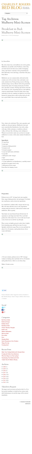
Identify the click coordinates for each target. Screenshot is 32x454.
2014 (4, 378)
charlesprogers (16, 35)
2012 (4, 382)
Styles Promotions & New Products (10, 341)
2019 (4, 368)
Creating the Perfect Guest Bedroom (10, 354)
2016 (4, 374)
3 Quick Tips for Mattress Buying (9, 359)
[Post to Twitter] (4, 291)
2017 (4, 372)
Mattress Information (6, 331)
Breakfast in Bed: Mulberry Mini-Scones (16, 31)
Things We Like (5, 343)
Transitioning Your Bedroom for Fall (10, 358)
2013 (4, 380)
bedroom (21, 294)
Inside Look (4, 329)
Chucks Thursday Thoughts (8, 327)
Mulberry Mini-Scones (24, 296)
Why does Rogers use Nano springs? (10, 356)
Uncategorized (5, 345)
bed (17, 294)
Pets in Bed (4, 335)
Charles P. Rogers (15, 296)
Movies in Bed (5, 333)
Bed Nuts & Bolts (6, 320)
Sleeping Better (5, 339)
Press (3, 337)
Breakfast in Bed (9, 294)
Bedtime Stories (5, 323)
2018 (4, 370)
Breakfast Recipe (7, 296)
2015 (4, 376)
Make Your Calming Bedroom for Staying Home (13, 352)
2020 (4, 366)
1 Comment (4, 298)
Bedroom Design (6, 322)
